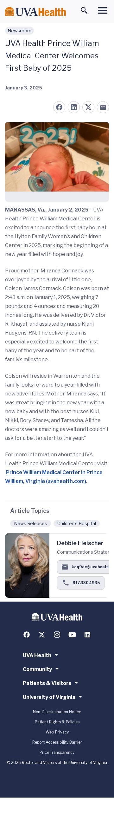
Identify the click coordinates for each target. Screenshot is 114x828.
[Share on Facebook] (59, 107)
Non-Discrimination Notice (57, 711)
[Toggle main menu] (102, 10)
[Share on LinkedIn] (74, 107)
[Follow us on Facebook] (26, 634)
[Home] (35, 11)
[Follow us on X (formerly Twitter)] (42, 634)
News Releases (30, 523)
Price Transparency (57, 752)
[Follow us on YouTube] (72, 634)
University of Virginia (49, 697)
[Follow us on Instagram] (57, 634)
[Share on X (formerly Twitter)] (88, 107)
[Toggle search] (84, 10)
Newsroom (19, 30)
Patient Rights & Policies (57, 722)
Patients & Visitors (47, 683)
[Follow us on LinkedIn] (87, 634)
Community (37, 669)
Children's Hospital (76, 523)
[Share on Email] (103, 107)
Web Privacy (57, 732)
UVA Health (37, 655)
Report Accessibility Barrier (57, 742)
